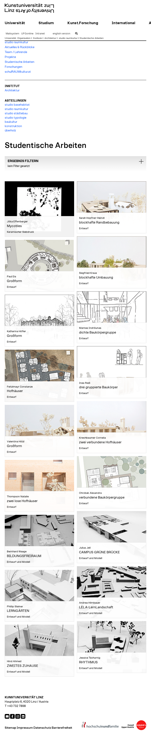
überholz (10, 130)
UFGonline (27, 33)
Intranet (40, 33)
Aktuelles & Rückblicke (19, 47)
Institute (37, 38)
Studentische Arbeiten (92, 38)
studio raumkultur (68, 38)
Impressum (25, 727)
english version (61, 33)
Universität (10, 38)
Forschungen (13, 66)
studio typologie (15, 117)
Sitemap (10, 727)
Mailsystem (12, 33)
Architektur (50, 38)
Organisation (23, 38)
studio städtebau (16, 113)
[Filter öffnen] (141, 161)
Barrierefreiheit (62, 727)
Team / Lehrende (16, 52)
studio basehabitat (17, 104)
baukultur (11, 121)
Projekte (10, 57)
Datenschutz (42, 727)
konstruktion (13, 126)
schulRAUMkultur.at (18, 71)
